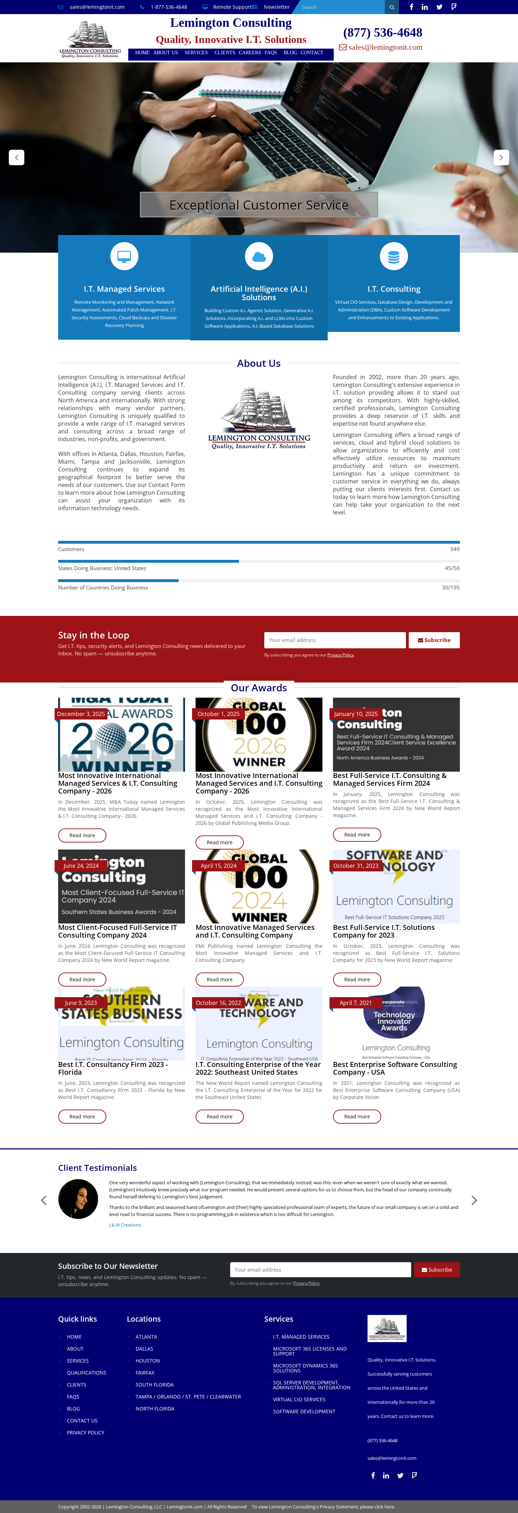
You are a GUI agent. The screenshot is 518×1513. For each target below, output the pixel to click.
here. (389, 1506)
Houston (148, 1360)
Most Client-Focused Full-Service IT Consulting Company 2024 (117, 931)
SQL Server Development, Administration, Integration (312, 1385)
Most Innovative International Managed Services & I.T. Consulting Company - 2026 (117, 783)
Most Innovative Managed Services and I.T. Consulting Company (255, 931)
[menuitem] (143, 53)
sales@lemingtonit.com (96, 7)
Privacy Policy (340, 655)
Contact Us (82, 1420)
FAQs (271, 52)
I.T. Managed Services (301, 1336)
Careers (250, 52)
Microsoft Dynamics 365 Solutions (305, 1368)
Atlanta (146, 1336)
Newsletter (276, 7)
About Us (165, 52)
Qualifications (86, 1372)
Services (196, 52)
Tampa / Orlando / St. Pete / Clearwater (188, 1396)
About (75, 1348)
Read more (87, 837)
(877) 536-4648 (383, 32)
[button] (16, 157)
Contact (312, 52)
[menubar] (231, 53)
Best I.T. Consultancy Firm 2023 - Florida (113, 1068)
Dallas (144, 1348)
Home (142, 52)
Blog (290, 52)
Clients (225, 52)
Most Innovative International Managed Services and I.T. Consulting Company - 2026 (259, 783)
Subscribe (437, 639)
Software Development (304, 1411)
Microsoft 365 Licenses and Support (310, 1351)
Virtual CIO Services (299, 1399)
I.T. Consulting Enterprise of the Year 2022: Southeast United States (258, 1068)
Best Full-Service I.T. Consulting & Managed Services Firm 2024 (390, 779)
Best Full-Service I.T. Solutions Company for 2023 (384, 931)
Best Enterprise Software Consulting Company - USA (395, 1068)
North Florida (155, 1408)
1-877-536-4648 (168, 7)
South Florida (155, 1384)
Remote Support (232, 7)
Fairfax (145, 1372)
